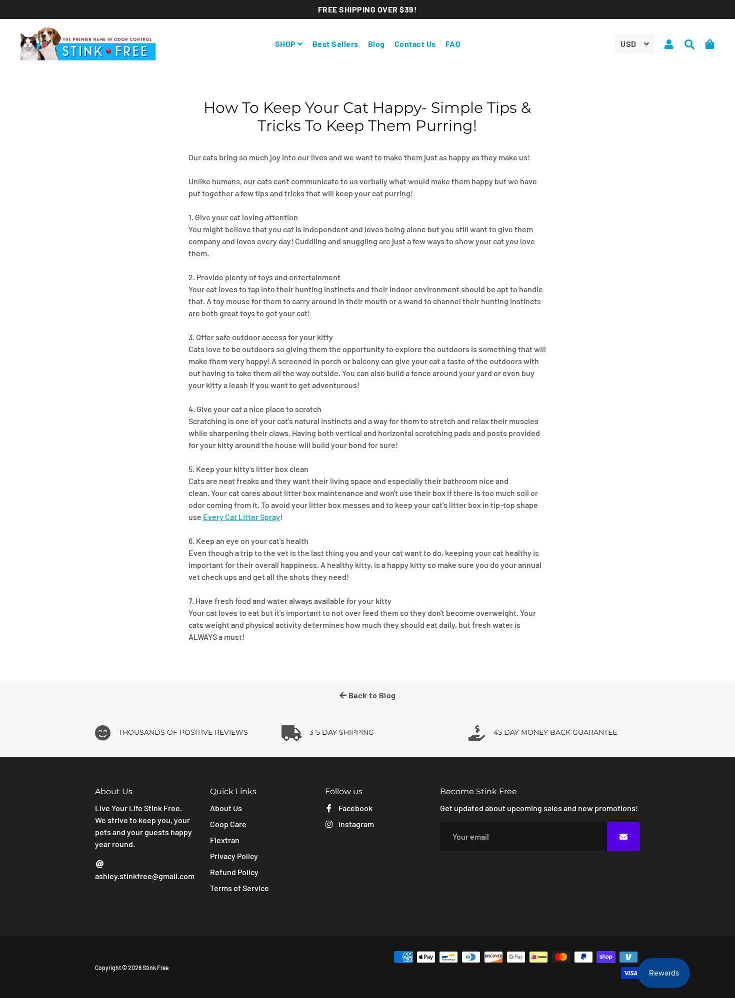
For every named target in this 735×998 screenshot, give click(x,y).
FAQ (453, 43)
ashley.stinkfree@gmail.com (144, 876)
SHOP (286, 43)
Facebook (354, 808)
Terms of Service (239, 888)
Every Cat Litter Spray (241, 516)
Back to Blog (371, 695)
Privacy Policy (234, 856)
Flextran (225, 840)
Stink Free (155, 967)
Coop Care (228, 824)
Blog (376, 43)
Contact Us (415, 43)
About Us (226, 808)
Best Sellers (335, 43)
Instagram (355, 824)
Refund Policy (234, 872)
